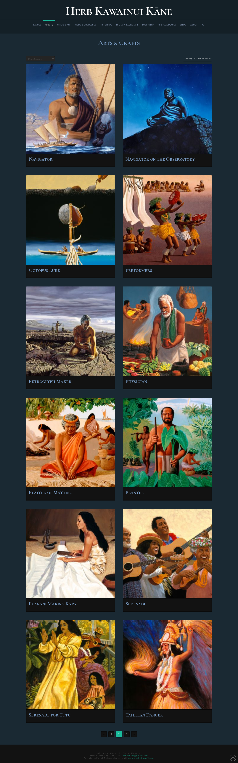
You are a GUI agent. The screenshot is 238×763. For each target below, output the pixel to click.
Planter (135, 492)
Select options (71, 147)
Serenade (136, 604)
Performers (139, 270)
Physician (136, 381)
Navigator (40, 159)
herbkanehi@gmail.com (134, 755)
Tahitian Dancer (144, 715)
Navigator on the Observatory (160, 159)
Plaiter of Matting (50, 492)
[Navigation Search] (203, 26)
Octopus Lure (44, 270)
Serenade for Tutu (50, 715)
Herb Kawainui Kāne (119, 11)
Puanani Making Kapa (52, 604)
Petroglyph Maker (50, 381)
